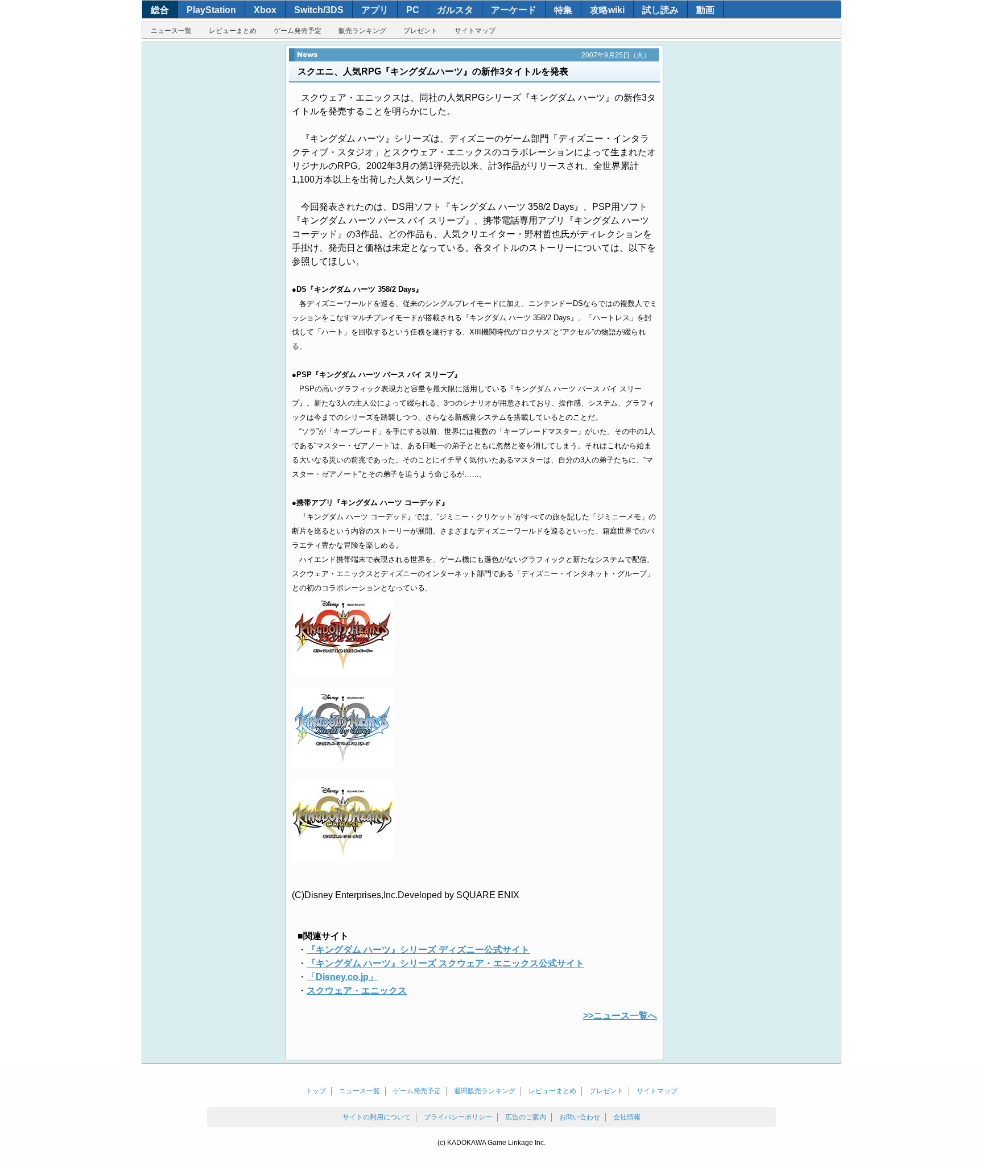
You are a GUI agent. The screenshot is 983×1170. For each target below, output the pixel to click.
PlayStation (211, 10)
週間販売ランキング (484, 1091)
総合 (160, 10)
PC (412, 10)
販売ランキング (362, 31)
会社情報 (627, 1117)
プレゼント (420, 31)
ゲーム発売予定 (297, 31)
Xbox (265, 10)
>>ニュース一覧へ (620, 1015)
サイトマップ (475, 31)
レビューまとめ (233, 31)
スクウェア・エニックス (357, 990)
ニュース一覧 (171, 31)
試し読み (660, 10)
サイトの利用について (376, 1117)
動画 (705, 10)
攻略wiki (607, 10)
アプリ (375, 10)
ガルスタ (455, 10)
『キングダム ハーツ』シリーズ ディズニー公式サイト (418, 949)
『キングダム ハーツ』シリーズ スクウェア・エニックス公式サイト (445, 963)
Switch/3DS (319, 10)
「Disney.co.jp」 (342, 977)
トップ (315, 1091)
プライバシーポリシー (458, 1117)
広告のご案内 (525, 1117)
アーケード (513, 10)
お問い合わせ (579, 1117)
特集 (563, 10)
